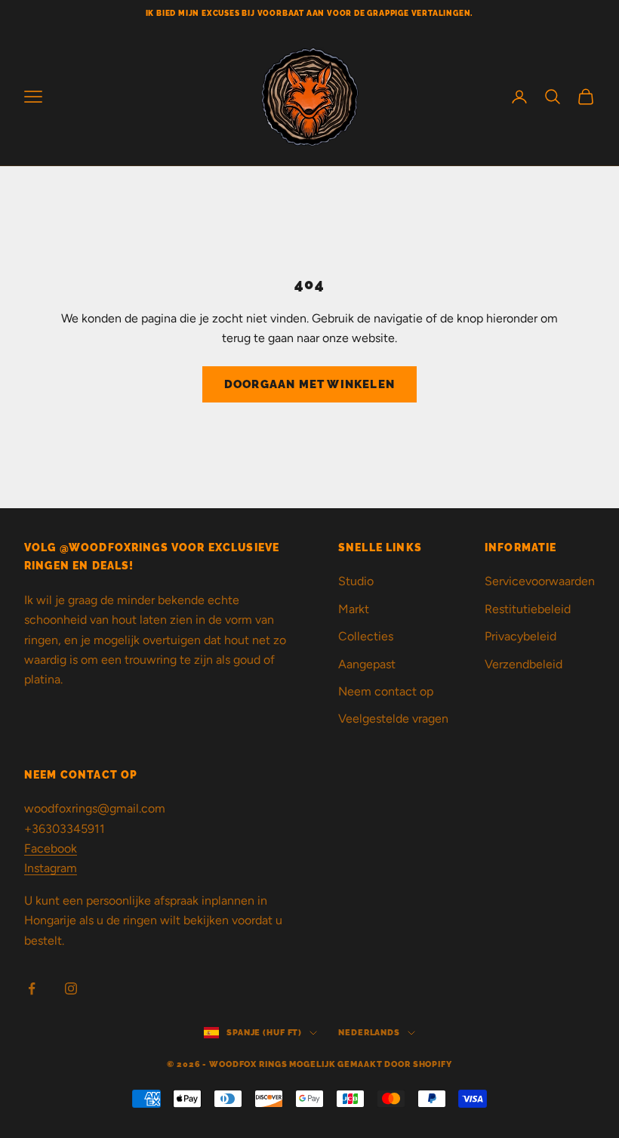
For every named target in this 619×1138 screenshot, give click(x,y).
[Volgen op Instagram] (71, 988)
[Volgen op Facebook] (31, 988)
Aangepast (367, 664)
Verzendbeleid (523, 664)
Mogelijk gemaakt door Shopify (370, 1064)
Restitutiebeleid (528, 609)
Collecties (365, 636)
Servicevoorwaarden (540, 581)
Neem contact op (385, 691)
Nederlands (369, 1033)
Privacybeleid (520, 636)
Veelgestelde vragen (393, 718)
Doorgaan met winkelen (309, 384)
